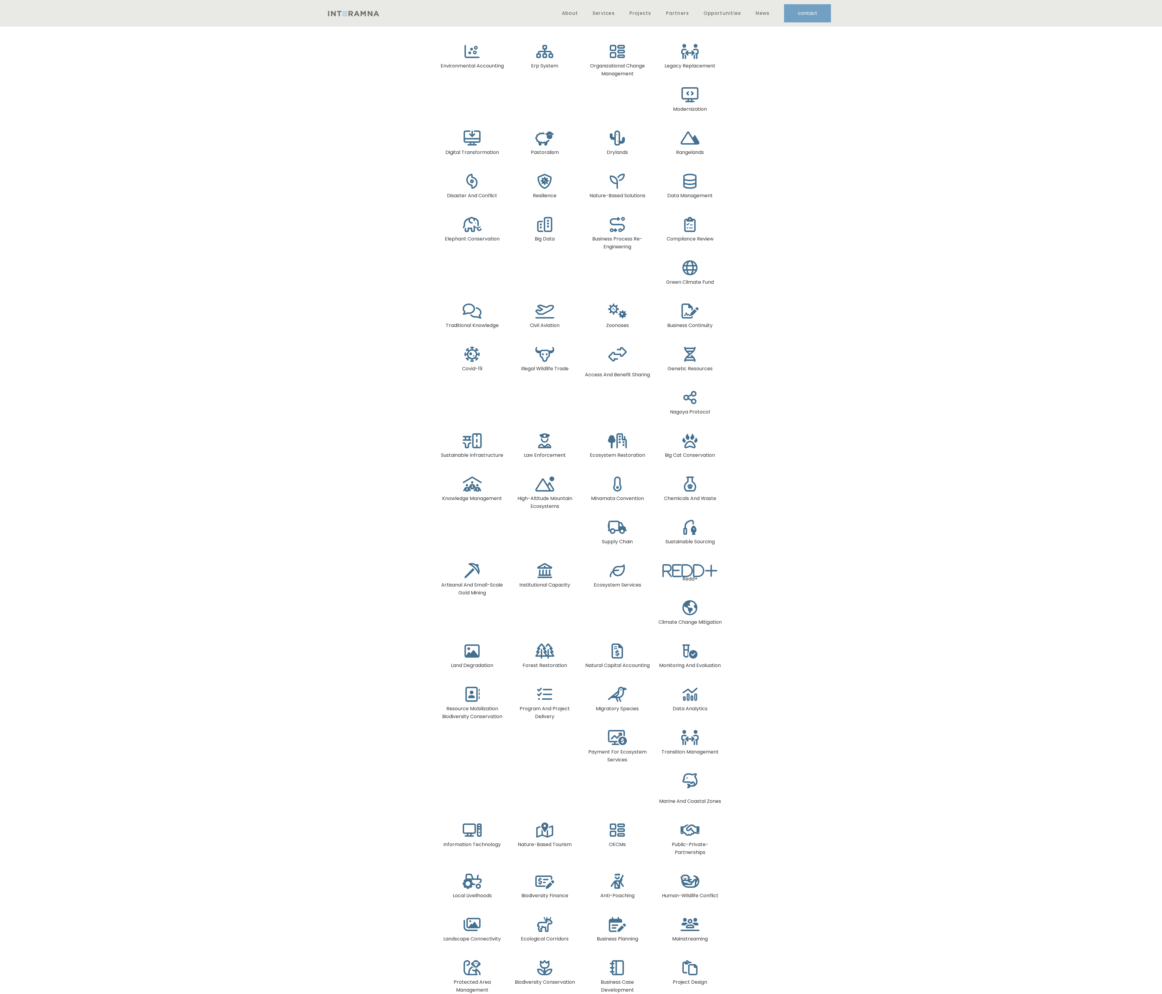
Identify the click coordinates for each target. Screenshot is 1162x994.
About (570, 13)
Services (603, 13)
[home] (353, 13)
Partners (677, 13)
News (763, 13)
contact (807, 13)
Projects (640, 13)
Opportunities (722, 13)
